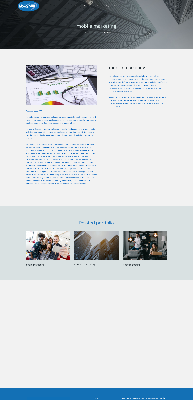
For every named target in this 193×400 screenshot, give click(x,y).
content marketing (84, 264)
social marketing (35, 264)
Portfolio (92, 32)
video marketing (132, 264)
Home (84, 32)
